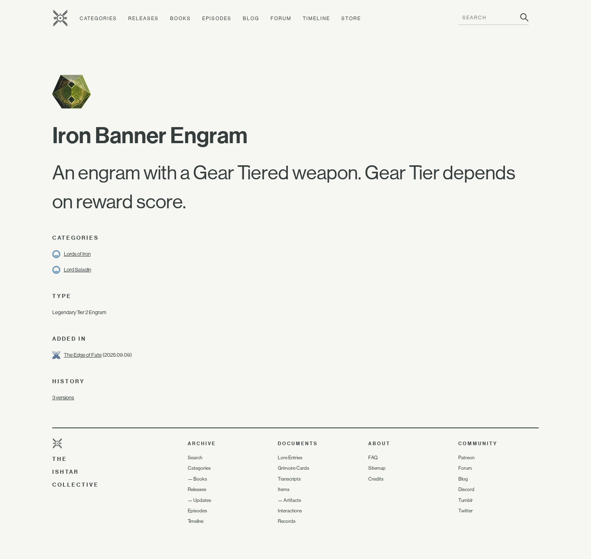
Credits (376, 479)
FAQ (373, 457)
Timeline (316, 18)
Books (180, 18)
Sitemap (377, 468)
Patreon (466, 457)
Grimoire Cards (293, 468)
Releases (143, 18)
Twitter (465, 511)
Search (195, 457)
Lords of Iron (77, 254)
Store (351, 18)
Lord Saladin (77, 270)
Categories (98, 18)
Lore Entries (290, 457)
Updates (202, 500)
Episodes (217, 18)
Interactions (290, 511)
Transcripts (289, 479)
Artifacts (292, 500)
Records (287, 521)
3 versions (63, 398)
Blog (251, 18)
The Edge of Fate (83, 355)
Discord (466, 489)
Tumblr (465, 500)
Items (283, 489)
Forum (281, 18)
